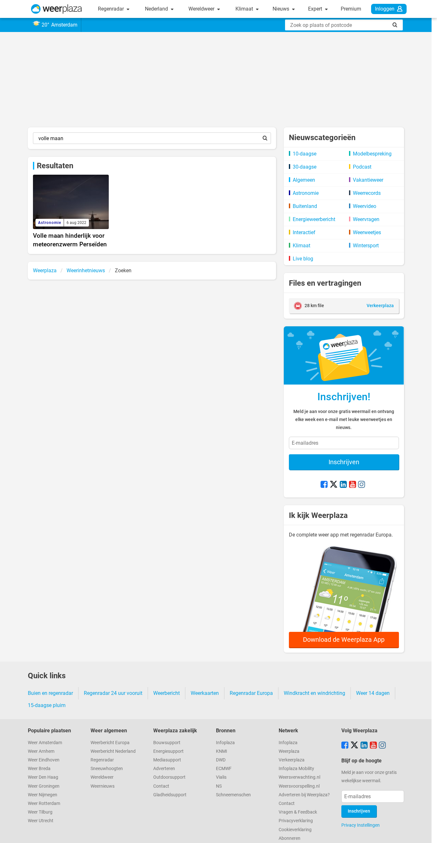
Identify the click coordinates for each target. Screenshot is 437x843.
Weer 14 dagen (373, 693)
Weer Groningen (44, 786)
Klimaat (244, 9)
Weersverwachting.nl (299, 777)
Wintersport (366, 246)
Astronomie (306, 193)
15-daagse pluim (47, 705)
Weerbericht (166, 693)
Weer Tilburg (40, 812)
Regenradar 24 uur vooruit (113, 693)
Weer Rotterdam (44, 803)
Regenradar (111, 9)
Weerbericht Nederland (113, 751)
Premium (351, 9)
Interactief (304, 232)
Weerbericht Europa (110, 742)
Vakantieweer (368, 180)
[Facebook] (324, 485)
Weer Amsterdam (45, 742)
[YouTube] (352, 485)
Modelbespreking (372, 154)
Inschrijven (344, 462)
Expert (315, 9)
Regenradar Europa (251, 693)
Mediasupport (167, 760)
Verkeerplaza (292, 760)
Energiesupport (168, 751)
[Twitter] (334, 485)
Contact (161, 786)
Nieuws (281, 9)
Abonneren (289, 838)
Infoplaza (225, 742)
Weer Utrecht (40, 820)
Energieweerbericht (314, 219)
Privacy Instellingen (360, 825)
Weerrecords (367, 193)
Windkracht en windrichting (314, 693)
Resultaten (55, 165)
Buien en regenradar (50, 693)
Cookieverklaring (295, 829)
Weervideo (364, 206)
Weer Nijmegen (42, 795)
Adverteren (164, 768)
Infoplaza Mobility (296, 768)
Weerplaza (289, 751)
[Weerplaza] (56, 9)
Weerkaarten (205, 693)
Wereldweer (202, 9)
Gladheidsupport (170, 795)
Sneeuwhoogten (107, 768)
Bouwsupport (166, 742)
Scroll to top (427, 833)
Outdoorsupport (169, 777)
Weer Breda (39, 768)
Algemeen (304, 180)
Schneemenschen (233, 795)
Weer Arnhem (41, 751)
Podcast (362, 167)
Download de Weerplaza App (344, 639)
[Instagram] (361, 485)
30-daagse (304, 167)
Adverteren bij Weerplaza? (304, 795)
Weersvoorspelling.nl (299, 786)
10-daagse (304, 154)
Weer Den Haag (43, 777)
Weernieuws (103, 786)
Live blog (303, 259)
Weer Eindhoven (44, 760)
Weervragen (366, 219)
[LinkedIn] (343, 485)
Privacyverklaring (296, 820)
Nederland (157, 9)
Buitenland (305, 206)
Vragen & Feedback (298, 812)
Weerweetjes (367, 232)
